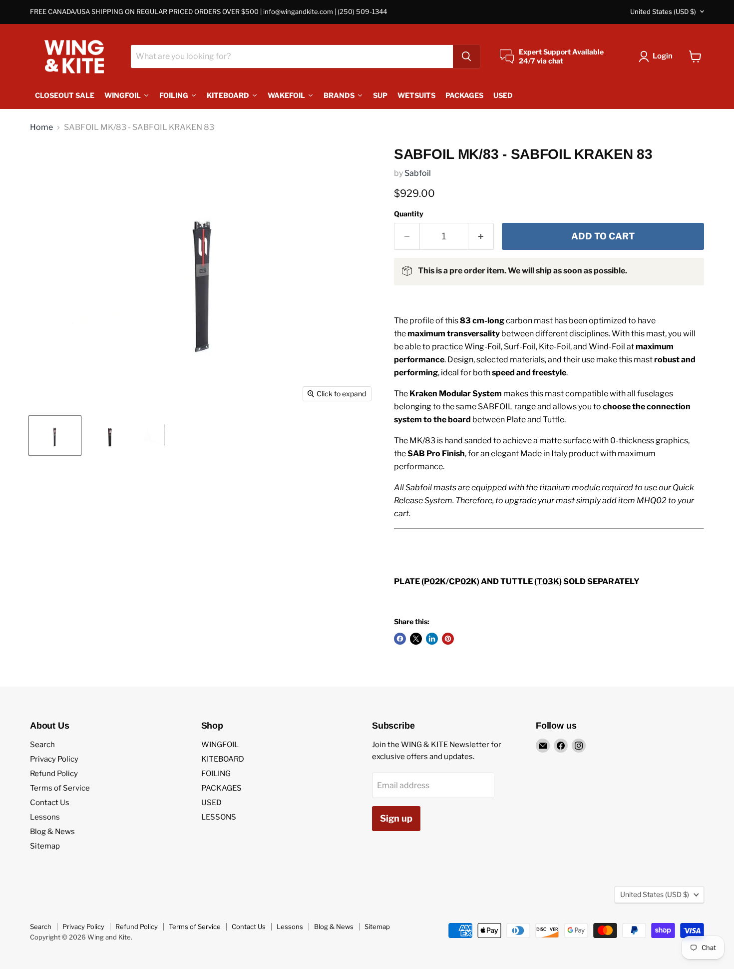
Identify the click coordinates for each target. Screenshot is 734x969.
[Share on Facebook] (400, 639)
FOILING (216, 773)
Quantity (408, 214)
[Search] (466, 56)
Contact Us (49, 802)
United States (663, 11)
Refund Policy (54, 773)
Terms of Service (60, 788)
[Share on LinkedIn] (432, 639)
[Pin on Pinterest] (448, 639)
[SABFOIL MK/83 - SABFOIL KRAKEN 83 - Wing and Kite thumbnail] (55, 435)
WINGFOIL (220, 744)
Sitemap (45, 846)
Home (41, 127)
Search (42, 744)
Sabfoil (417, 173)
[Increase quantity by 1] (481, 236)
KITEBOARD (222, 759)
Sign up (396, 818)
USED (211, 802)
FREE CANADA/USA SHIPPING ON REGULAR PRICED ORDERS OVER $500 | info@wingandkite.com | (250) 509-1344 (208, 11)
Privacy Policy (54, 759)
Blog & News (52, 831)
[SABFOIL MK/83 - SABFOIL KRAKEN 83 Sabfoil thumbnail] (165, 435)
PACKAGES (221, 788)
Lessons (45, 817)
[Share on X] (416, 639)
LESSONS (218, 817)
